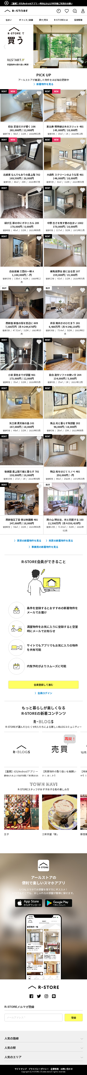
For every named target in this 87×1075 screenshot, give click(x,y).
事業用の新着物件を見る (45, 546)
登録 (73, 1017)
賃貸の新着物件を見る (29, 540)
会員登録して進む (43, 684)
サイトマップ (21, 1068)
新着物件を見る (44, 84)
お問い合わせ (66, 1068)
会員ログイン (45, 693)
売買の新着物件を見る (61, 540)
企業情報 (55, 1068)
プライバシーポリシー (39, 1068)
